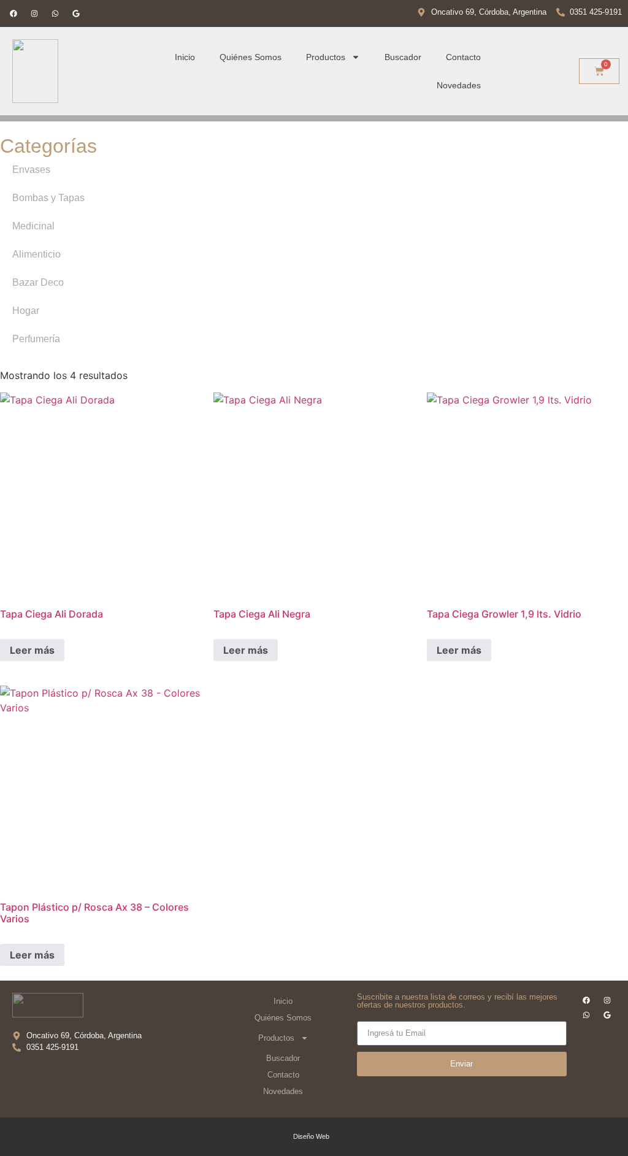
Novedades (459, 85)
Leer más (32, 650)
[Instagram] (34, 13)
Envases (31, 169)
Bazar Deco (38, 282)
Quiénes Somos (250, 57)
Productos (325, 57)
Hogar (25, 310)
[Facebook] (13, 13)
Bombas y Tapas (48, 198)
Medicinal (33, 226)
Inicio (185, 57)
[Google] (76, 13)
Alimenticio (36, 254)
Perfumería (36, 339)
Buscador (403, 57)
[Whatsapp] (55, 13)
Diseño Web (311, 1136)
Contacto (463, 57)
